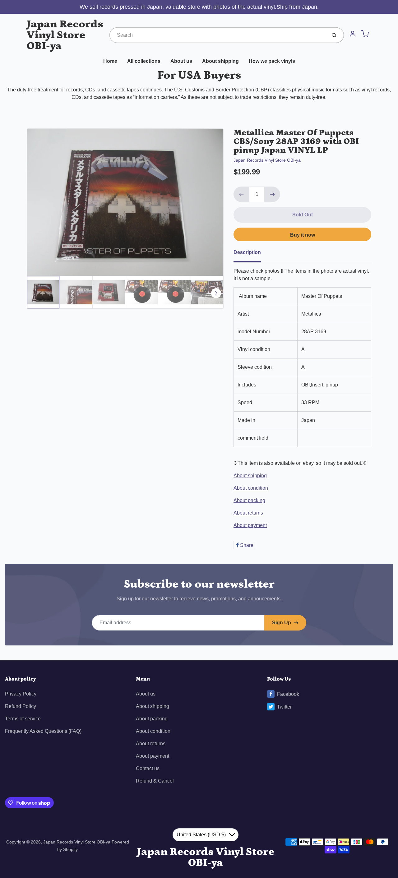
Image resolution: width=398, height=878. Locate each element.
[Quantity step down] (241, 194)
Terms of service (23, 718)
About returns (248, 512)
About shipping (220, 61)
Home (110, 61)
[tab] (251, 254)
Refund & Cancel (155, 780)
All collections (143, 61)
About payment (250, 525)
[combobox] (217, 35)
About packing (249, 500)
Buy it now (302, 235)
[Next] (216, 293)
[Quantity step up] (272, 194)
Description (247, 252)
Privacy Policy (20, 693)
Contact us (148, 768)
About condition (251, 488)
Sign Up (281, 622)
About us (181, 61)
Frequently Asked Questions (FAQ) (43, 731)
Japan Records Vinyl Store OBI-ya (65, 35)
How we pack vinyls (272, 61)
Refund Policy (20, 706)
